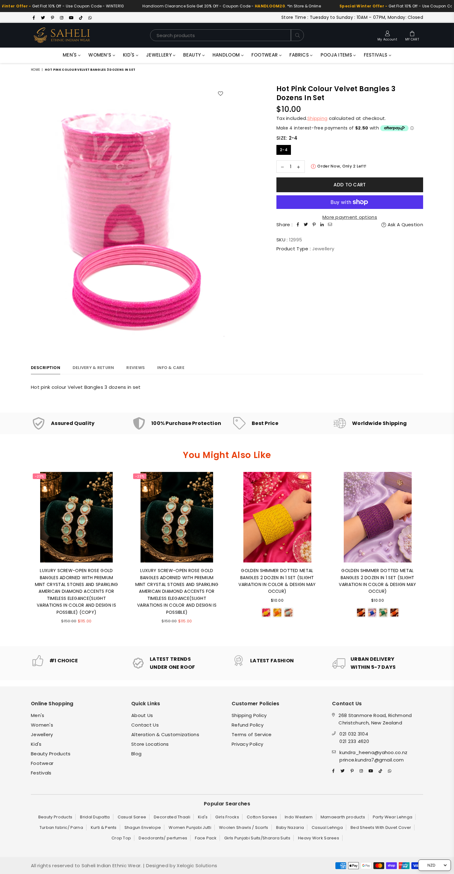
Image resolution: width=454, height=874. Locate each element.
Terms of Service (252, 734)
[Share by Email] (330, 224)
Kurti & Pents (104, 827)
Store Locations (150, 744)
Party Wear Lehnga (392, 817)
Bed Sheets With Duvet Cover (381, 827)
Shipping (317, 118)
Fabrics (299, 55)
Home (35, 69)
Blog (136, 753)
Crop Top (121, 838)
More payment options (349, 217)
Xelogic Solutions (196, 865)
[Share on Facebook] (298, 224)
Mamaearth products (343, 817)
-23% (39, 476)
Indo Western (299, 817)
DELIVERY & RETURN (93, 368)
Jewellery (159, 55)
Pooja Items (337, 55)
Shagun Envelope (142, 827)
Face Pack (205, 838)
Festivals (376, 55)
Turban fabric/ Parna (61, 827)
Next (431, 554)
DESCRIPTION (45, 368)
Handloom (226, 55)
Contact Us (145, 725)
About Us (142, 715)
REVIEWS (135, 368)
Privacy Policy (247, 744)
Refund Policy (247, 725)
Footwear (265, 55)
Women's (42, 725)
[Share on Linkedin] (322, 224)
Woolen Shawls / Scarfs (243, 827)
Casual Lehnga (327, 827)
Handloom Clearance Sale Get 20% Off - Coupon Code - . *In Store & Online (215, 6)
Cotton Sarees (262, 817)
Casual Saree (132, 817)
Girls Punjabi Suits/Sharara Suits (257, 838)
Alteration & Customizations (165, 734)
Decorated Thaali (172, 817)
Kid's (129, 55)
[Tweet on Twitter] (306, 224)
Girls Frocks (227, 817)
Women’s (100, 55)
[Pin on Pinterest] (314, 224)
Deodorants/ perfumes (163, 838)
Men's (70, 55)
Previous (22, 554)
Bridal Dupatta (95, 817)
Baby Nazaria (290, 827)
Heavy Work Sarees (318, 838)
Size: (287, 138)
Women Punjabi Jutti (190, 827)
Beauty (192, 55)
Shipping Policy (249, 715)
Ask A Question (404, 224)
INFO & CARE (170, 368)
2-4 (284, 150)
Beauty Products (51, 753)
